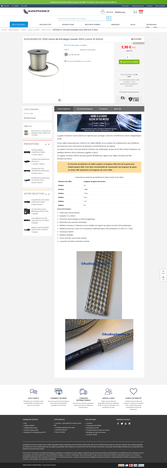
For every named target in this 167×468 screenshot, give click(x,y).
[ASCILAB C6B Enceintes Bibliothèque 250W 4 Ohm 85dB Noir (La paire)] (27, 211)
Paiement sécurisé (138, 6)
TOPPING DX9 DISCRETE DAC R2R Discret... (40, 160)
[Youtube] (125, 423)
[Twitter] (121, 423)
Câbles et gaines (14, 30)
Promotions (68, 24)
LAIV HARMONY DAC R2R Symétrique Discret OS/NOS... (40, 219)
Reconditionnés (92, 24)
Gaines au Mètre (34, 30)
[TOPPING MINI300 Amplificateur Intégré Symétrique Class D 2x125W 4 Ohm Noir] (27, 152)
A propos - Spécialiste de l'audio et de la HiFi (67, 424)
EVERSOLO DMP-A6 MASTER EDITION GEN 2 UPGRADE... (40, 229)
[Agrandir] (59, 100)
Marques (115, 24)
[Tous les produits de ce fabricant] (136, 39)
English (16, 6)
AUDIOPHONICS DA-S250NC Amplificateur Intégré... (40, 201)
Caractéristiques (85, 109)
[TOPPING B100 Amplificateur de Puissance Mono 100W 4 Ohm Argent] (27, 180)
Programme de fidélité (93, 425)
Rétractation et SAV (92, 428)
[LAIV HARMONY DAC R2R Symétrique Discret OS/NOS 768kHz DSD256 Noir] (27, 220)
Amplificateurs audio (30, 428)
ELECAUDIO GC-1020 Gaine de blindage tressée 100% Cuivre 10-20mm (41, 133)
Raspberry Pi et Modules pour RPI (34, 432)
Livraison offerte (91, 435)
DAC (25, 423)
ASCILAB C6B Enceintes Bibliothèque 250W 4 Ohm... (40, 210)
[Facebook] (117, 423)
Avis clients (125, 6)
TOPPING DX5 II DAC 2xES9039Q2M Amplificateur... (40, 170)
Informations (63, 109)
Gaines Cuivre (46, 30)
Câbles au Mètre (29, 425)
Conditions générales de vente (64, 428)
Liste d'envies (31, 109)
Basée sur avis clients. (88, 50)
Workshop (151, 24)
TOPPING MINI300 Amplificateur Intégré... (38, 151)
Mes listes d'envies (30, 118)
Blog (133, 24)
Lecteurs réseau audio (30, 430)
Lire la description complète (76, 45)
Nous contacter (160, 6)
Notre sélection (34, 194)
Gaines (23, 30)
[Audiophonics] (37, 11)
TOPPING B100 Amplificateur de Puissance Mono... (40, 179)
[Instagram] (129, 423)
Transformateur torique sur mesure (97, 430)
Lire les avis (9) (74, 55)
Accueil (4, 30)
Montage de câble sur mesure (95, 432)
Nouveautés (45, 24)
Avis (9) (117, 109)
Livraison (149, 6)
